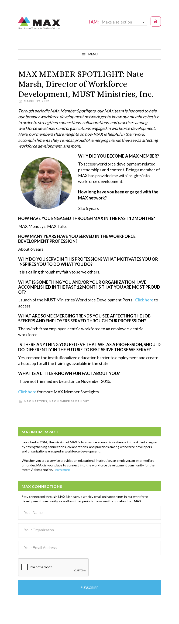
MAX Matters (35, 401)
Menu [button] (93, 54)
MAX (39, 23)
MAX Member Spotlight (69, 401)
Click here (144, 299)
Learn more (62, 470)
